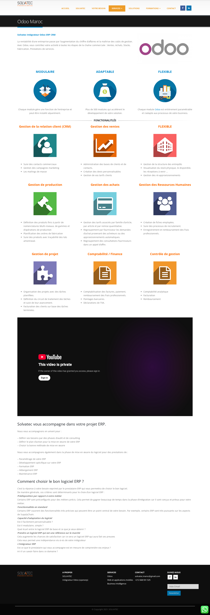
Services (116, 8)
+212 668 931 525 (142, 580)
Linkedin (175, 577)
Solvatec (80, 8)
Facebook (170, 577)
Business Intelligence (116, 583)
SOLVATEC (67, 576)
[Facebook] (182, 8)
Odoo (157, 109)
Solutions (134, 8)
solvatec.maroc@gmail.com (147, 576)
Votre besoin (98, 8)
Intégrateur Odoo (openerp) (75, 580)
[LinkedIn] (188, 8)
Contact (171, 8)
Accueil (65, 8)
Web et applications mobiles (120, 580)
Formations (152, 8)
